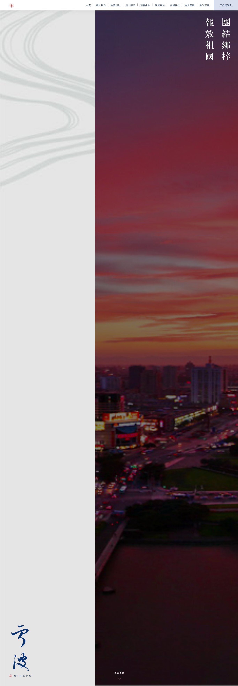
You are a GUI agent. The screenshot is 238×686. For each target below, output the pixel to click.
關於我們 (101, 5)
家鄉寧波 (160, 5)
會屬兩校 (175, 5)
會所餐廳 (190, 5)
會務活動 (116, 5)
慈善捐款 (145, 5)
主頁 (88, 5)
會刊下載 (204, 5)
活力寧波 (130, 5)
